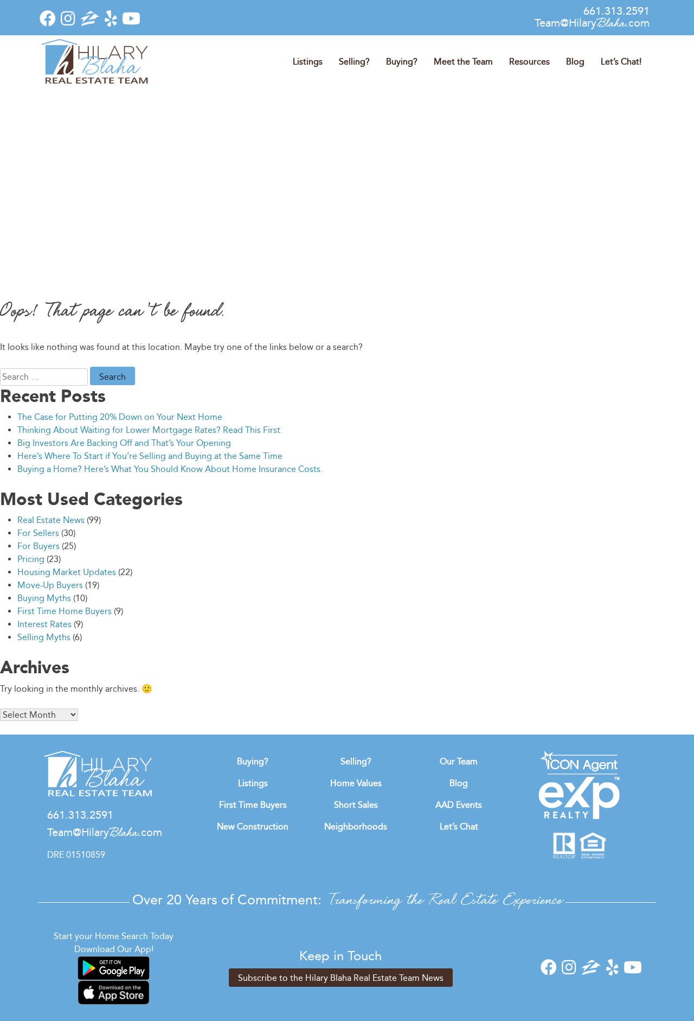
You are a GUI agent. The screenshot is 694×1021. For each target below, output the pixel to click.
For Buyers (38, 546)
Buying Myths (44, 598)
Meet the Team (463, 61)
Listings (308, 61)
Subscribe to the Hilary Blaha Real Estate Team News (341, 978)
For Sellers (38, 533)
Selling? (354, 61)
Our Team (459, 761)
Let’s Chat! (621, 61)
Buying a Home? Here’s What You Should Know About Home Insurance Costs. (170, 469)
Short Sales (356, 805)
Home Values (356, 783)
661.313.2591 (616, 10)
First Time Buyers (253, 805)
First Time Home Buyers (64, 611)
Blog (575, 61)
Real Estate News (51, 520)
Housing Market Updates (66, 572)
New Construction (252, 826)
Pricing (30, 559)
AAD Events (458, 805)
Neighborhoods (355, 826)
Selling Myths (43, 637)
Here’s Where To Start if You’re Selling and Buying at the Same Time (149, 456)
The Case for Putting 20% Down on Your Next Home (119, 417)
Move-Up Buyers (50, 585)
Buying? (401, 61)
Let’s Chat (459, 826)
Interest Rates (44, 624)
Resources (529, 61)
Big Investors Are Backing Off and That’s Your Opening (124, 443)
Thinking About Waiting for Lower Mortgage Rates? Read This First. (149, 430)
